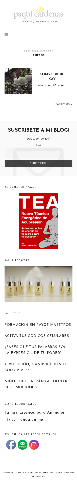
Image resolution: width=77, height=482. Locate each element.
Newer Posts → (63, 104)
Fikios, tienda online (24, 420)
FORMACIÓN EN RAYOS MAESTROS (38, 325)
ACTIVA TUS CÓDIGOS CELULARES (37, 336)
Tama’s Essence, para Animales (35, 413)
